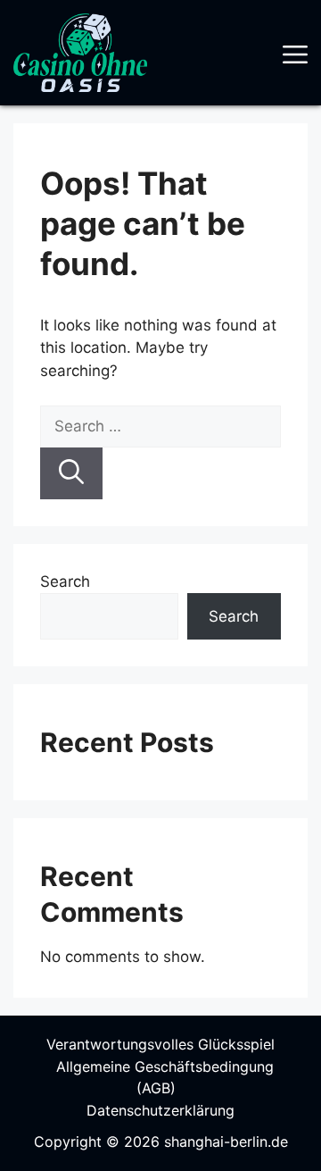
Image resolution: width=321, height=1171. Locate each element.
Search (65, 581)
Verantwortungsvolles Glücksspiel (160, 1044)
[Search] (71, 473)
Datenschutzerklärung (160, 1110)
